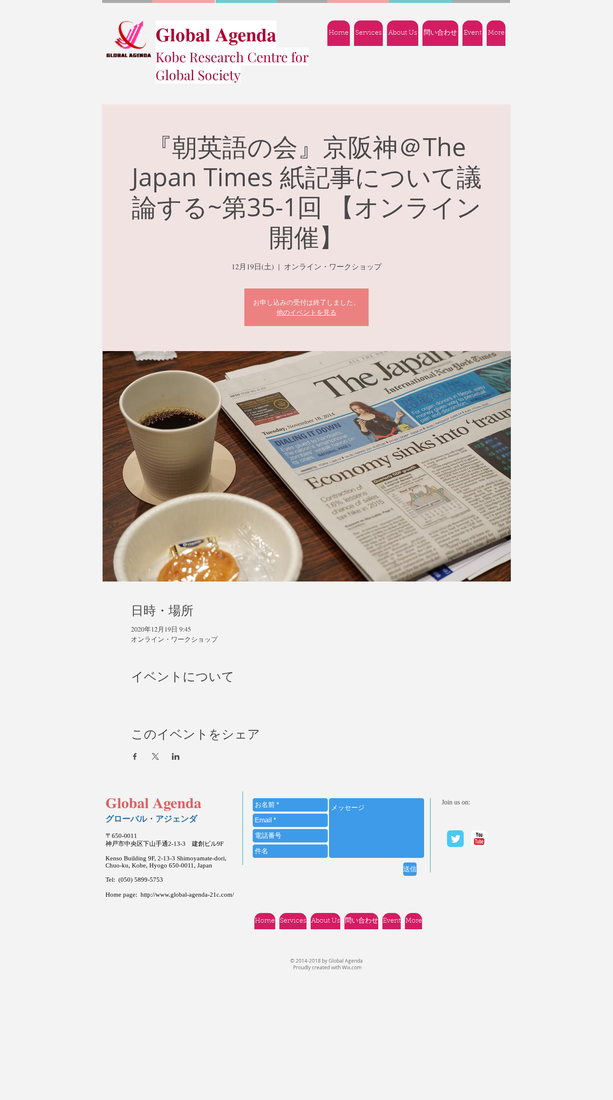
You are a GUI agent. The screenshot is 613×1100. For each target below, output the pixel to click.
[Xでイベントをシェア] (155, 756)
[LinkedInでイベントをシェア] (176, 756)
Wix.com (352, 967)
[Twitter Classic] (455, 838)
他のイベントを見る (306, 312)
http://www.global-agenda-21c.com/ (187, 894)
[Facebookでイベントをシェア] (135, 756)
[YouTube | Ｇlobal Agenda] (479, 838)
